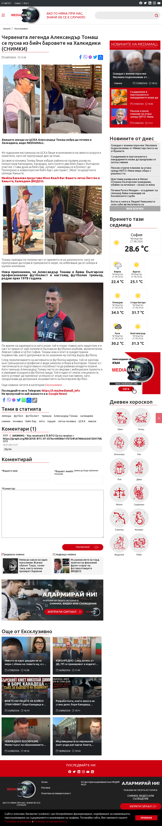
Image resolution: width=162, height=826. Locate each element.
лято (42, 421)
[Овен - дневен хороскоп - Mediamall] (120, 420)
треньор (46, 415)
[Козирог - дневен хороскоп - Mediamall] (139, 520)
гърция (51, 421)
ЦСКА (81, 421)
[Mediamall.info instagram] (154, 3)
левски (92, 421)
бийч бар (30, 421)
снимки (6, 421)
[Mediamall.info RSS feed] (92, 772)
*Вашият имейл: (64, 471)
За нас (44, 782)
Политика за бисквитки (18, 821)
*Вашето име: (10, 470)
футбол (18, 415)
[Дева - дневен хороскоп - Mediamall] (139, 470)
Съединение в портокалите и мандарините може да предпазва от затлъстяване (144, 95)
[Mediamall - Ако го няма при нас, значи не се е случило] (25, 15)
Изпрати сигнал (141, 806)
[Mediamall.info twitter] (145, 3)
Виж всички (134, 208)
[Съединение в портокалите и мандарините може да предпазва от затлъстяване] (119, 97)
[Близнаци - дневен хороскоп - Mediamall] (119, 445)
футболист (32, 415)
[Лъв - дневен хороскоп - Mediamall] (119, 470)
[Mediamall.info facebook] (140, 3)
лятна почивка (67, 421)
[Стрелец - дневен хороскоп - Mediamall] (119, 520)
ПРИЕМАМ (146, 818)
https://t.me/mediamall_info (61, 390)
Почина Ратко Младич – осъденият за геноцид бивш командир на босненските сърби (134, 193)
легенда (6, 415)
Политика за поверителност (50, 821)
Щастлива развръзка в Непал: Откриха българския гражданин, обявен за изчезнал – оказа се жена (133, 182)
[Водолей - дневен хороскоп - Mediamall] (119, 545)
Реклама (45, 787)
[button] (68, 821)
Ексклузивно (21, 28)
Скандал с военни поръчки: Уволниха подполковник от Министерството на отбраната (134, 148)
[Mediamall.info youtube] (158, 3)
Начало (7, 28)
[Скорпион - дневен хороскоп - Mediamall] (139, 495)
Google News (57, 393)
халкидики (86, 415)
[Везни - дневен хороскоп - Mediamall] (119, 495)
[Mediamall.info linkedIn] (149, 3)
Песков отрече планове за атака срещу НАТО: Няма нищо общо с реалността (141, 114)
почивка (18, 421)
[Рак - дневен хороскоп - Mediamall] (139, 445)
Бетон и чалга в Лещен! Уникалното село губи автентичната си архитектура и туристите (133, 204)
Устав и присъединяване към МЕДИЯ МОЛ (100, 783)
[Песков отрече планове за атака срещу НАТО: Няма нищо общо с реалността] (119, 116)
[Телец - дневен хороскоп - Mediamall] (141, 420)
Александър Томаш (66, 415)
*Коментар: (8, 488)
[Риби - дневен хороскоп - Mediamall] (139, 545)
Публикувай (83, 547)
